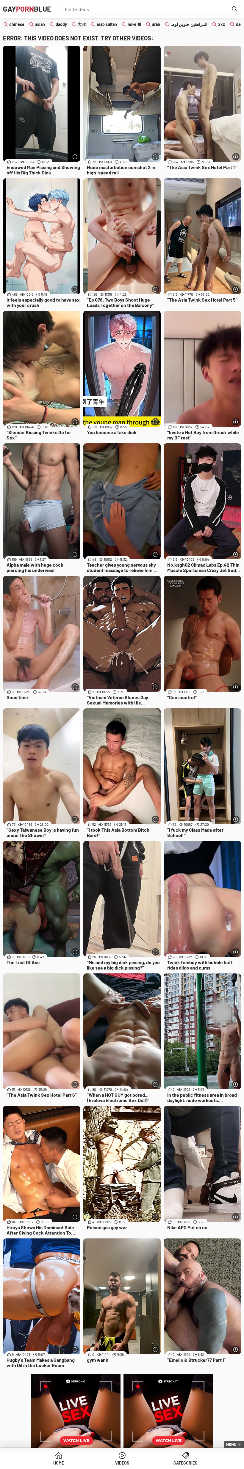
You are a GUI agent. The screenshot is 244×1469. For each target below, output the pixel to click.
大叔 (82, 24)
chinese (16, 24)
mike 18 (134, 24)
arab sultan (107, 24)
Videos (122, 1462)
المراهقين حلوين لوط (189, 24)
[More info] (75, 156)
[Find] (235, 9)
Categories (185, 1462)
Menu (231, 1444)
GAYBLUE (27, 8)
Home (58, 1462)
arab (156, 24)
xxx (221, 24)
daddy (61, 24)
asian (40, 24)
